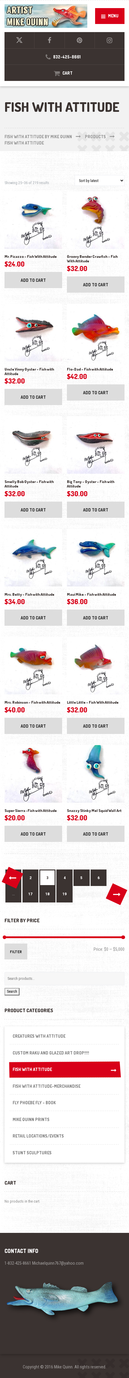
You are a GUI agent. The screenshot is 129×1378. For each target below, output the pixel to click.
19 (64, 894)
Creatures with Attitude (39, 1036)
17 (30, 894)
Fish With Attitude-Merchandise (46, 1086)
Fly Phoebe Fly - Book (34, 1102)
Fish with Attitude (32, 1069)
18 (47, 894)
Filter (16, 951)
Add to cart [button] (33, 280)
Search (12, 991)
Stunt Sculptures (32, 1152)
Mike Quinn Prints (31, 1119)
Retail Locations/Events (38, 1135)
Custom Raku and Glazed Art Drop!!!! (51, 1052)
